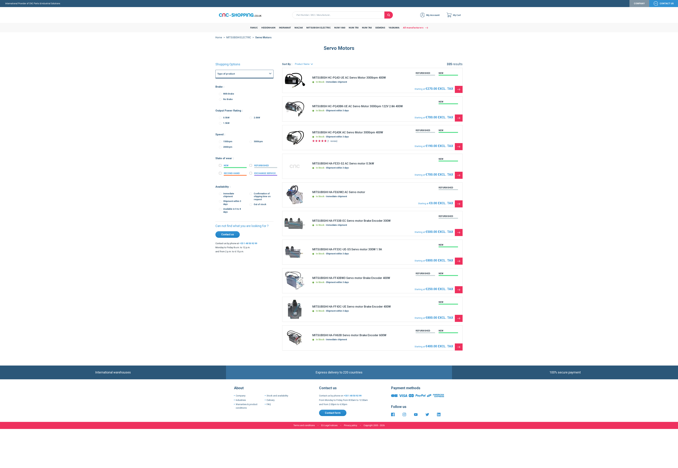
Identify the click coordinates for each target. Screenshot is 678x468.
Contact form (333, 412)
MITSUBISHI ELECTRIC (238, 37)
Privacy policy (350, 425)
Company (639, 3)
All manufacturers (413, 27)
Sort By (286, 64)
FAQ (269, 404)
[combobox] (338, 15)
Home (218, 37)
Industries (241, 400)
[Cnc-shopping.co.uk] (242, 15)
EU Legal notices (329, 425)
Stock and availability (277, 395)
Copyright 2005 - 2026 (374, 425)
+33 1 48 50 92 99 (248, 243)
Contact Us (667, 3)
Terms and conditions (304, 425)
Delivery (271, 400)
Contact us (227, 234)
